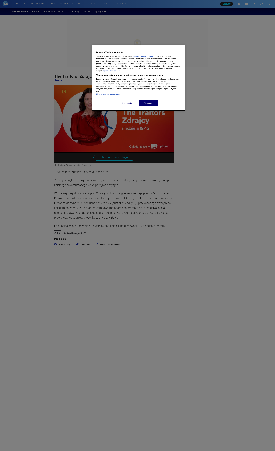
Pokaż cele (127, 103)
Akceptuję (148, 103)
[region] (138, 78)
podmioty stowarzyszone (143, 56)
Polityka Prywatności (111, 71)
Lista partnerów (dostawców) (108, 94)
